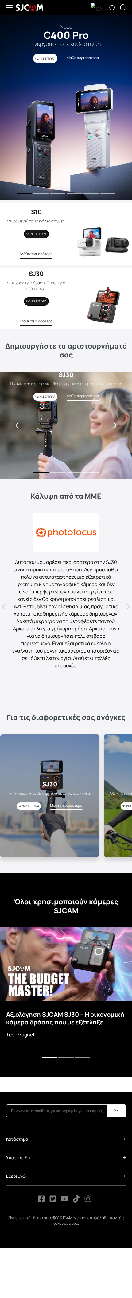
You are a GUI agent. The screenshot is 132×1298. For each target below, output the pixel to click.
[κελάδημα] (53, 1200)
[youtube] (64, 1200)
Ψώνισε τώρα (36, 234)
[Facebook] (41, 1200)
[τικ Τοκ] (76, 1200)
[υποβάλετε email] (116, 1110)
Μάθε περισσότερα (36, 253)
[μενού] (9, 7)
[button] (114, 425)
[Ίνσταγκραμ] (88, 1200)
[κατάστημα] (123, 8)
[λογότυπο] (29, 7)
